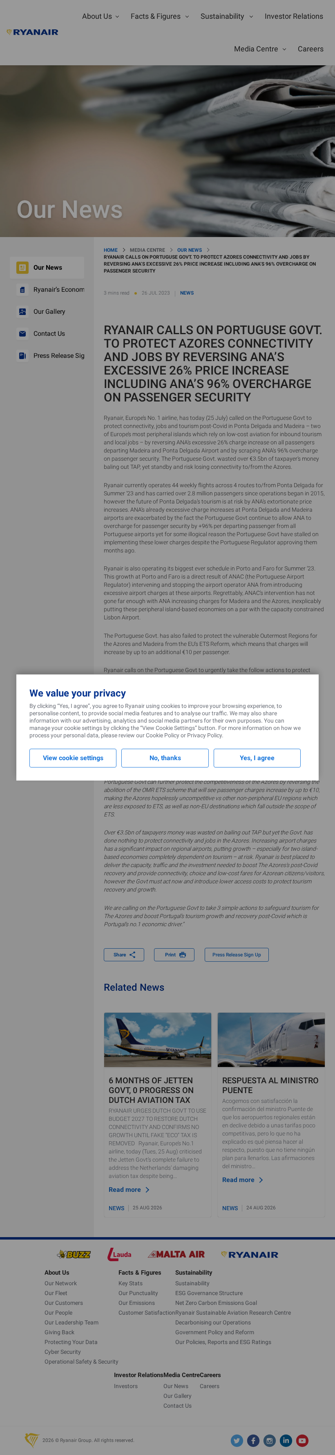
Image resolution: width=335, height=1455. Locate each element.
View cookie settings (73, 758)
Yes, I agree (257, 758)
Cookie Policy (162, 735)
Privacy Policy (204, 735)
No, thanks (165, 758)
